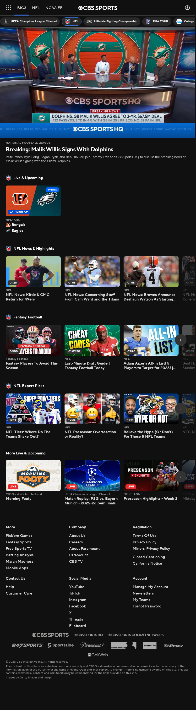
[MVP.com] (149, 645)
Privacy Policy (144, 542)
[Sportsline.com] (61, 645)
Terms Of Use (145, 535)
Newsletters (143, 593)
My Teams (141, 599)
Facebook (77, 606)
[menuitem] (30, 21)
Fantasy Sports (18, 542)
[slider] (96, 121)
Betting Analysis (19, 555)
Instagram (77, 599)
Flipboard (77, 625)
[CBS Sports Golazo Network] (136, 635)
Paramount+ (79, 555)
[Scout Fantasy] (174, 645)
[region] (96, 81)
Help (10, 586)
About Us (77, 535)
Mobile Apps (17, 568)
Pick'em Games (19, 535)
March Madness (19, 561)
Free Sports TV (19, 548)
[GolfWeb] (98, 654)
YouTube (76, 586)
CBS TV (76, 561)
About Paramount (84, 548)
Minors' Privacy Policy (151, 548)
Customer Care (19, 593)
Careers (76, 542)
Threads (76, 619)
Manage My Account (150, 586)
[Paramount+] (92, 645)
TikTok (74, 593)
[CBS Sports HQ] (89, 635)
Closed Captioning (149, 557)
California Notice (147, 563)
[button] (8, 8)
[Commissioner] (123, 645)
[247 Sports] (27, 645)
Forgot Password (147, 606)
